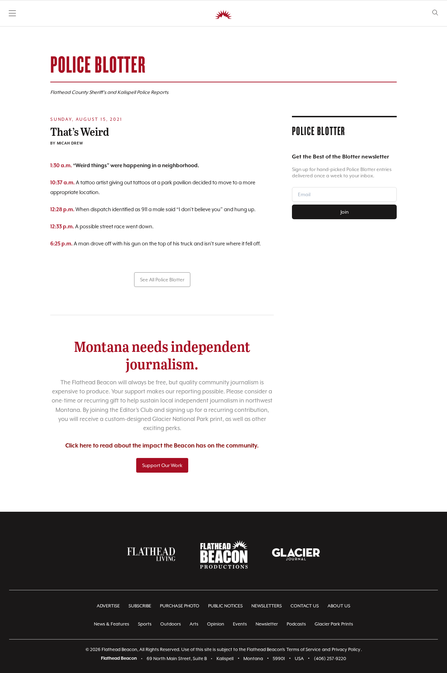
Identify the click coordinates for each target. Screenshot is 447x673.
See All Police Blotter (162, 279)
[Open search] (435, 13)
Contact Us (305, 605)
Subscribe (140, 605)
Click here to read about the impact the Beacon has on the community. (162, 446)
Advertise (108, 605)
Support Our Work (162, 465)
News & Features (111, 624)
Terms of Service (303, 649)
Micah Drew (70, 143)
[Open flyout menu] (12, 13)
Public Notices (225, 605)
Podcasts (296, 624)
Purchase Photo (179, 605)
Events (240, 624)
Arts (194, 624)
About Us (339, 605)
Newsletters (266, 605)
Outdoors (170, 624)
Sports (145, 624)
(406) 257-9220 (330, 658)
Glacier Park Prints (334, 624)
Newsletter (267, 624)
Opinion (215, 624)
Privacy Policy (346, 649)
